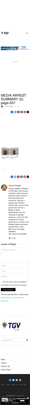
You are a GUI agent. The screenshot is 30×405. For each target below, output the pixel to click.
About (3, 359)
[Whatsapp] (21, 112)
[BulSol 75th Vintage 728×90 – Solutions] (15, 48)
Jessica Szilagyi (9, 106)
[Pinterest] (18, 112)
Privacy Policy (6, 369)
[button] (27, 340)
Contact (3, 363)
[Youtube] (16, 380)
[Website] (15, 238)
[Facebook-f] (10, 380)
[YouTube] (9, 238)
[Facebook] (12, 112)
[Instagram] (20, 380)
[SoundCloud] (12, 238)
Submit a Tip (5, 366)
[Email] (28, 112)
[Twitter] (15, 112)
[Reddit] (24, 112)
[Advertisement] (15, 15)
